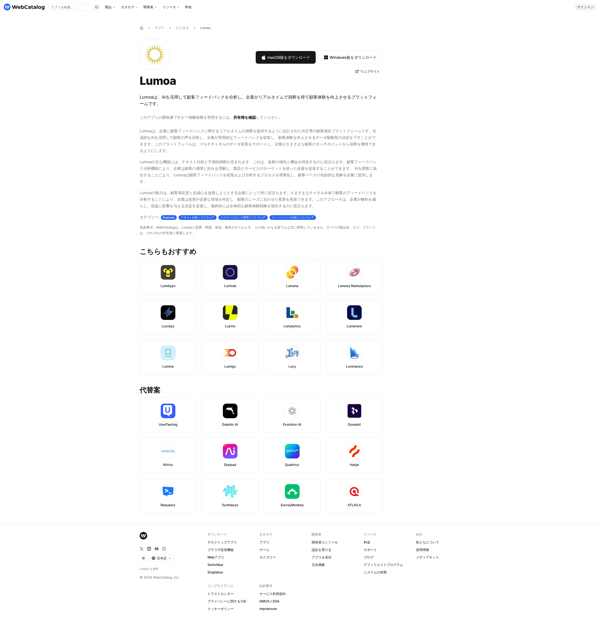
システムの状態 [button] (375, 572)
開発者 (148, 7)
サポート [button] (370, 550)
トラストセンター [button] (220, 594)
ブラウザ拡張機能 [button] (220, 550)
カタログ (127, 7)
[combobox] (161, 558)
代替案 (150, 390)
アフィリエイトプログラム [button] (383, 565)
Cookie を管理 (149, 569)
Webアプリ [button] (215, 557)
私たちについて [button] (427, 542)
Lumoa (205, 28)
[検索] (96, 7)
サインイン (585, 7)
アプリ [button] (264, 542)
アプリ (160, 28)
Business (169, 217)
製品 (108, 7)
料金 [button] (367, 542)
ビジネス (182, 28)
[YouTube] (156, 549)
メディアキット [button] (427, 557)
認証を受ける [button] (321, 550)
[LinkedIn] (149, 549)
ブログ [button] (369, 557)
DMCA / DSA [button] (269, 601)
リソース (169, 7)
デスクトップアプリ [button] (222, 542)
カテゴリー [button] (267, 557)
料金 (188, 7)
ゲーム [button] (264, 550)
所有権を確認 (244, 117)
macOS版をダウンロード (288, 57)
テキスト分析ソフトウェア (197, 217)
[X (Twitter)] (141, 549)
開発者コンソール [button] (325, 542)
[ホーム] (24, 7)
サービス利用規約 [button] (272, 594)
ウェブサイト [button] (370, 71)
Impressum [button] (268, 609)
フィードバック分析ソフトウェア (293, 217)
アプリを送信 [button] (321, 557)
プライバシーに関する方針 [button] (227, 601)
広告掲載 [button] (318, 565)
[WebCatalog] (143, 535)
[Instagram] (164, 549)
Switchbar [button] (215, 565)
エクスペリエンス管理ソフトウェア (243, 217)
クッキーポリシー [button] (220, 609)
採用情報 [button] (422, 550)
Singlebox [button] (215, 572)
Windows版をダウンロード (353, 57)
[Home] (141, 28)
